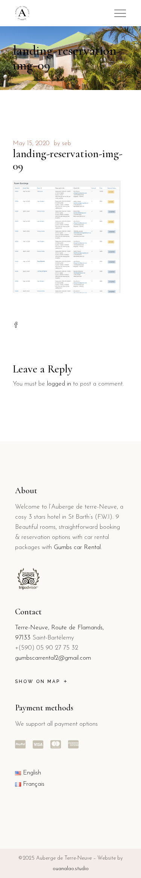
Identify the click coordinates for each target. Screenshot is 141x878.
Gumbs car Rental (77, 547)
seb (66, 143)
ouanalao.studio (71, 869)
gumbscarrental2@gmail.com (53, 658)
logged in (59, 384)
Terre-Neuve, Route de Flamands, (59, 627)
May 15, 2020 (31, 143)
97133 (22, 638)
